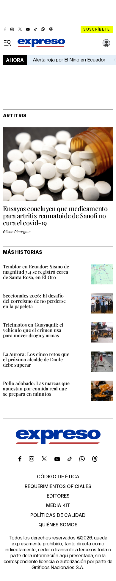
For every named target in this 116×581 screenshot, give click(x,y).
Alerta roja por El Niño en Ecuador (69, 60)
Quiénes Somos (58, 524)
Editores (58, 495)
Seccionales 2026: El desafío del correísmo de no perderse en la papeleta (34, 300)
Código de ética (58, 476)
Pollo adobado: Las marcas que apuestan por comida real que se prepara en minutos (36, 388)
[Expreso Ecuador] (58, 442)
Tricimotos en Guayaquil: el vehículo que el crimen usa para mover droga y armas (33, 330)
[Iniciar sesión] (106, 43)
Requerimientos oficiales (58, 486)
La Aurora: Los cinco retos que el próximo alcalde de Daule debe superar (36, 359)
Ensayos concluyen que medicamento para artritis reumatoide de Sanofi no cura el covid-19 (55, 215)
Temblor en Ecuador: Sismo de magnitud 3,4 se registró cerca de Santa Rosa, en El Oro (36, 271)
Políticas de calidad (58, 515)
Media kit (58, 505)
